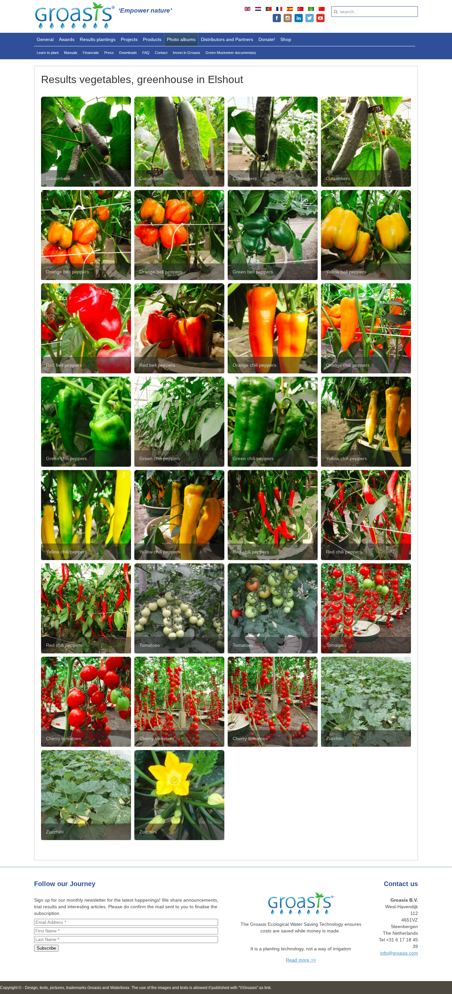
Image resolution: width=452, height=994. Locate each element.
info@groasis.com (399, 953)
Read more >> (301, 960)
